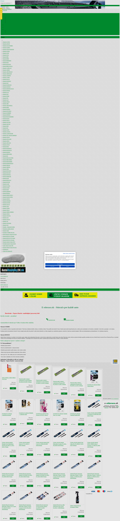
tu (68, 260)
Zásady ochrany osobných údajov (69, 253)
